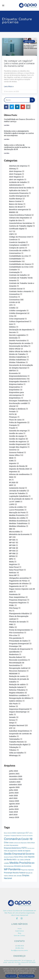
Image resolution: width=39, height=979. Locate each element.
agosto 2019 (14, 804)
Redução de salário (17, 685)
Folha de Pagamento (18, 422)
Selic (11, 715)
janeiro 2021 (14, 774)
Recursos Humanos (17, 671)
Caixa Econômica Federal (20, 215)
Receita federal (15, 657)
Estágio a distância (17, 409)
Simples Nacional (16, 725)
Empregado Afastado (18, 382)
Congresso (7, 835)
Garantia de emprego (18, 431)
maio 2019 (13, 812)
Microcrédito (14, 532)
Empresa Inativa (16, 384)
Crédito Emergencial (18, 313)
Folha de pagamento (10, 851)
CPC (11, 305)
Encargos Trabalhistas (18, 401)
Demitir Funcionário (17, 341)
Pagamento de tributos (19, 584)
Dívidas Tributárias (17, 362)
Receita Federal (19, 873)
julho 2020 (13, 790)
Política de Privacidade (26, 976)
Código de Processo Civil (20, 237)
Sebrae (12, 706)
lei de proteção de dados (19, 499)
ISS (18, 859)
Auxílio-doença (15, 199)
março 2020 (14, 801)
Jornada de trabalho (17, 491)
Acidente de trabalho (18, 182)
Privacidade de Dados (18, 641)
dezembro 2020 (15, 776)
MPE (11, 559)
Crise (11, 316)
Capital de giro (21, 833)
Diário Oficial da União (18, 351)
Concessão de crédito (18, 251)
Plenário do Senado (17, 622)
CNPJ (11, 234)
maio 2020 (13, 796)
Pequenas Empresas (18, 600)
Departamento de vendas (19, 343)
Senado (12, 717)
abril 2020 (13, 798)
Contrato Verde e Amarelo (20, 291)
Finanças (13, 417)
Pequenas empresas (27, 870)
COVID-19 (13, 302)
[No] (37, 973)
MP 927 (12, 543)
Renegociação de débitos (20, 698)
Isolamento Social (16, 488)
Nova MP (13, 575)
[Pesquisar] (32, 100)
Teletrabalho (14, 739)
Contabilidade (15, 259)
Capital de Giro (15, 220)
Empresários (14, 387)
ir (16, 859)
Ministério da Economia (19, 534)
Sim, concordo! (11, 976)
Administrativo (15, 185)
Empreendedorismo (17, 379)
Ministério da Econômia (22, 866)
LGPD (11, 504)
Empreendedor (14, 845)
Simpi (11, 723)
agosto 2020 (14, 787)
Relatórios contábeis (18, 695)
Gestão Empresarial (17, 444)
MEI (10, 529)
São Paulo (13, 704)
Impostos (13, 472)
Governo (12, 450)
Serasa (12, 720)
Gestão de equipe (16, 436)
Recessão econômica (18, 660)
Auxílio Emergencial (17, 196)
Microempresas (9, 866)
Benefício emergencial (18, 210)
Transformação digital (18, 745)
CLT (10, 231)
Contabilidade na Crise (19, 267)
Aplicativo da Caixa (17, 190)
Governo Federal (16, 452)
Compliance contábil (18, 245)
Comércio (13, 240)
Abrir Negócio (15, 177)
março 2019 (14, 817)
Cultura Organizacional (19, 321)
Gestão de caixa (16, 433)
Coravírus (13, 297)
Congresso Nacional (16, 835)
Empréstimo (14, 390)
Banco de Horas (16, 204)
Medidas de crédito (17, 518)
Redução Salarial (16, 687)
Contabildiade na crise (18, 256)
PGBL (11, 605)
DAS (11, 324)
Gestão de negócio (17, 439)
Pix (10, 611)
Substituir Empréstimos (19, 731)
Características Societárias (20, 223)
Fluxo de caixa (15, 420)
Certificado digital (16, 229)
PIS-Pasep (13, 608)
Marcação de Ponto (17, 513)
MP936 (12, 556)
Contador (13, 270)
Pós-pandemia (15, 638)
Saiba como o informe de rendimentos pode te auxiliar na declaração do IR (17, 147)
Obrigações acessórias (19, 578)
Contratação (14, 272)
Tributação (13, 747)
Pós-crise (13, 635)
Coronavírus (12, 839)
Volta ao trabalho (16, 753)
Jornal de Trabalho (17, 493)
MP (10, 537)
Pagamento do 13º (17, 586)
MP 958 (12, 553)
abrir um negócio (16, 180)
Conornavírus (15, 253)
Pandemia (13, 594)
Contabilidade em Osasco (20, 264)
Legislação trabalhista (18, 496)
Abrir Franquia (15, 174)
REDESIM (13, 674)
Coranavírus (14, 294)
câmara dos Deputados (20, 842)
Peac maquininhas (17, 597)
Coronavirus (14, 300)
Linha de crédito (16, 507)
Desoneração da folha (18, 346)
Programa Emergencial (19, 644)
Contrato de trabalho (18, 275)
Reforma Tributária (17, 690)
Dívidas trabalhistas (17, 360)
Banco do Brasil (16, 207)
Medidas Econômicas (18, 521)
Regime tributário (16, 693)
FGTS (11, 414)
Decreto (12, 332)
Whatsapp (13, 755)
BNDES (12, 212)
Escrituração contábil (18, 403)
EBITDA (12, 371)
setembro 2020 (15, 785)
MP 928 (12, 545)
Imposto (12, 463)
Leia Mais (6, 125)
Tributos (12, 750)
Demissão (13, 338)
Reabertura (14, 654)
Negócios (13, 564)
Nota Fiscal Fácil (16, 570)
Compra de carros (16, 248)
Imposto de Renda (17, 466)
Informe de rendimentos (19, 474)
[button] (3, 5)
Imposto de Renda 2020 (19, 469)
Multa (11, 562)
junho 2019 (13, 809)
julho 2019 (13, 806)
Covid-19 (26, 839)
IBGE (11, 458)
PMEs (11, 627)
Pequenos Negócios (17, 603)
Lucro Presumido (16, 510)
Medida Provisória (17, 515)
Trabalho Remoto (16, 742)
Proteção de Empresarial (19, 649)
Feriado (12, 412)
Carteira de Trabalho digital (20, 226)
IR (10, 480)
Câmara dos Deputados (19, 218)
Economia (13, 373)
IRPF (11, 485)
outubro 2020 (14, 782)
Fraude (12, 428)
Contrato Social (15, 289)
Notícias (12, 573)
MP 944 (12, 551)
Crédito (12, 308)
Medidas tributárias (17, 526)
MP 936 (12, 548)
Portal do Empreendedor (19, 630)
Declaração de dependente (20, 330)
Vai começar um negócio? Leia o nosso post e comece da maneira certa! (19, 63)
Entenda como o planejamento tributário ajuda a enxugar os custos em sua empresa (19, 133)
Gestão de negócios (17, 442)
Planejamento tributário (19, 614)
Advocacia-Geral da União (20, 188)
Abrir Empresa (15, 171)
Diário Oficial (14, 349)
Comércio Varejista (17, 242)
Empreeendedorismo (18, 376)
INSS (11, 477)
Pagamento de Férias (18, 581)
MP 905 (12, 540)
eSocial (12, 406)
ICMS (11, 461)
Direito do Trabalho (17, 354)
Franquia (13, 425)
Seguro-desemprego (18, 712)
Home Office (14, 455)
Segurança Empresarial (19, 709)
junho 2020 (13, 793)
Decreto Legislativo (17, 335)
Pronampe (13, 646)
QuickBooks (14, 652)
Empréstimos (14, 398)
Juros (22, 859)
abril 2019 (13, 815)
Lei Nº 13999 (14, 502)
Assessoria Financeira (18, 193)
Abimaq (12, 169)
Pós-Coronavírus (16, 633)
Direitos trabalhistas (17, 357)
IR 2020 (12, 483)
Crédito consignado (17, 311)
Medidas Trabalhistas (18, 523)
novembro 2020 (15, 779)
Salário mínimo (15, 701)
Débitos (12, 327)
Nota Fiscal (14, 567)
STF (10, 728)
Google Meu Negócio (18, 447)
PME (11, 624)
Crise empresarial (16, 319)
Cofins (30, 833)
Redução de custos (17, 676)
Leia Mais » (9, 86)
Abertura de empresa (18, 166)
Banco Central (15, 201)
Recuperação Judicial (18, 668)
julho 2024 (13, 771)
